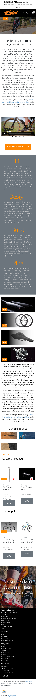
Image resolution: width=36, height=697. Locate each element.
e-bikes (26, 102)
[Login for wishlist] (13, 479)
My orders (4, 636)
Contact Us (4, 616)
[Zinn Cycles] (19, 2)
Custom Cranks (6, 648)
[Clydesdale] (8, 2)
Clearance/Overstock (7, 656)
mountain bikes (18, 102)
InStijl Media (28, 681)
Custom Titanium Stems (26, 488)
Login (3, 634)
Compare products (7, 640)
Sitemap (3, 685)
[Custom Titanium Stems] (27, 474)
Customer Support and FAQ (9, 613)
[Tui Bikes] (27, 435)
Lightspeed (12, 696)
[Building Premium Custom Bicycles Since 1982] (18, 25)
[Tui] (26, 2)
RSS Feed (9, 685)
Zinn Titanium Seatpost (7, 488)
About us (4, 615)
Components (5, 652)
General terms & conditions (9, 618)
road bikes (9, 102)
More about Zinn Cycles (17, 147)
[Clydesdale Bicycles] (9, 446)
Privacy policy (5, 622)
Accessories (5, 658)
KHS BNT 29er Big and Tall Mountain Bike (8, 541)
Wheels (3, 650)
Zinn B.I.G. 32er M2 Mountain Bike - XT (27, 541)
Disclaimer (21, 683)
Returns (3, 624)
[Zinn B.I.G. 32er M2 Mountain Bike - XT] (27, 527)
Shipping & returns (6, 626)
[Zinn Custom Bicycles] (9, 435)
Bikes (3, 646)
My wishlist (4, 638)
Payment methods (7, 620)
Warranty (4, 628)
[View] (18, 304)
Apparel (3, 654)
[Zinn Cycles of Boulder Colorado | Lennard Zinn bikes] (11, 12)
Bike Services (5, 660)
